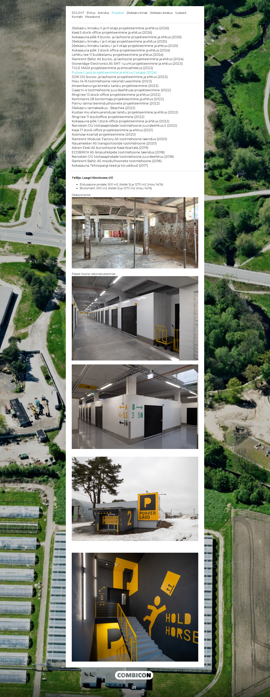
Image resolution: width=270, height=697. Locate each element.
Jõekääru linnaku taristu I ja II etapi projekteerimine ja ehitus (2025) (125, 46)
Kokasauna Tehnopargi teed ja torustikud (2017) (110, 165)
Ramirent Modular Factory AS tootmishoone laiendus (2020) (119, 139)
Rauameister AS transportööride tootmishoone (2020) (114, 143)
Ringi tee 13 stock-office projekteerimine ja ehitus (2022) (116, 95)
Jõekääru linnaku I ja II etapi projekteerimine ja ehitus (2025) (119, 41)
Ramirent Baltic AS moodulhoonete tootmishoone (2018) (117, 161)
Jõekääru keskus (161, 13)
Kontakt (77, 17)
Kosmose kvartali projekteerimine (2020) (104, 134)
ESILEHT (78, 13)
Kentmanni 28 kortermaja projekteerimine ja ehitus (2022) (118, 99)
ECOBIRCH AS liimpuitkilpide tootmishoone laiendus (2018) (118, 152)
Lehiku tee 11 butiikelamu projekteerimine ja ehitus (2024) (117, 55)
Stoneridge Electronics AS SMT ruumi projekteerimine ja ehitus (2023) (127, 64)
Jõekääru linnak (136, 13)
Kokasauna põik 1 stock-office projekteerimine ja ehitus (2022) (120, 121)
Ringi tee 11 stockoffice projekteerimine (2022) (108, 117)
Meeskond (92, 17)
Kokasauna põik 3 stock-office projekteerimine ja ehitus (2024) (121, 50)
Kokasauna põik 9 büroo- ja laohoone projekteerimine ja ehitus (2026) (127, 37)
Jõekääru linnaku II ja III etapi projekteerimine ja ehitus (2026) (120, 28)
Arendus (103, 13)
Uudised (180, 13)
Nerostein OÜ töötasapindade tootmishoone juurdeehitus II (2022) (124, 125)
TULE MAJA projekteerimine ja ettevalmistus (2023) (112, 68)
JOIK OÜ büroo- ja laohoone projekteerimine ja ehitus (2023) (120, 77)
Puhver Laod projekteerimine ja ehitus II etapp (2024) (114, 72)
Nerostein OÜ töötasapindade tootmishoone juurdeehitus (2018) (123, 157)
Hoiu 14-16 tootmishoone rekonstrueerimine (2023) (112, 81)
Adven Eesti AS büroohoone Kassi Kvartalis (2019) (110, 148)
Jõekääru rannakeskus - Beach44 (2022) (103, 108)
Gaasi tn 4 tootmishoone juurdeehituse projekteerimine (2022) (121, 90)
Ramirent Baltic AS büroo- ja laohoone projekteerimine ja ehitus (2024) (128, 59)
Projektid (117, 13)
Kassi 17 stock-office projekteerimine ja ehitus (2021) (112, 130)
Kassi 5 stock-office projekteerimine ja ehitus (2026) (112, 32)
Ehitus (91, 13)
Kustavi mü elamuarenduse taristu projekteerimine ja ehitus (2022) (125, 112)
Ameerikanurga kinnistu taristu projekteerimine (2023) (115, 86)
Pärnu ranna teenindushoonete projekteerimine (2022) (116, 103)
